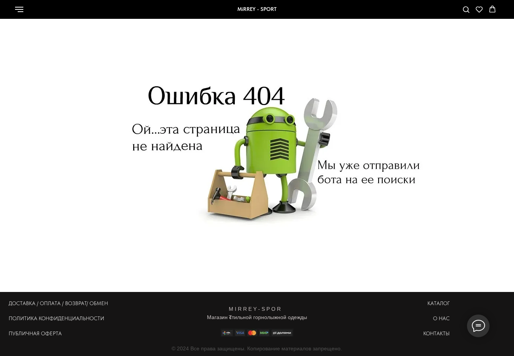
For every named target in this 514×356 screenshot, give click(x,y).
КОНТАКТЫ (436, 333)
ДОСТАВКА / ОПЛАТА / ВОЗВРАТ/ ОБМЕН (58, 303)
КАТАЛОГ (438, 303)
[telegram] (440, 13)
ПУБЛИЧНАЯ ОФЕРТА (35, 333)
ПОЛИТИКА (23, 318)
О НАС (441, 318)
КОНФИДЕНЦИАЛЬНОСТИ (71, 318)
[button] (466, 9)
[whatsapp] (407, 13)
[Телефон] (424, 13)
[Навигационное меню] (19, 9)
